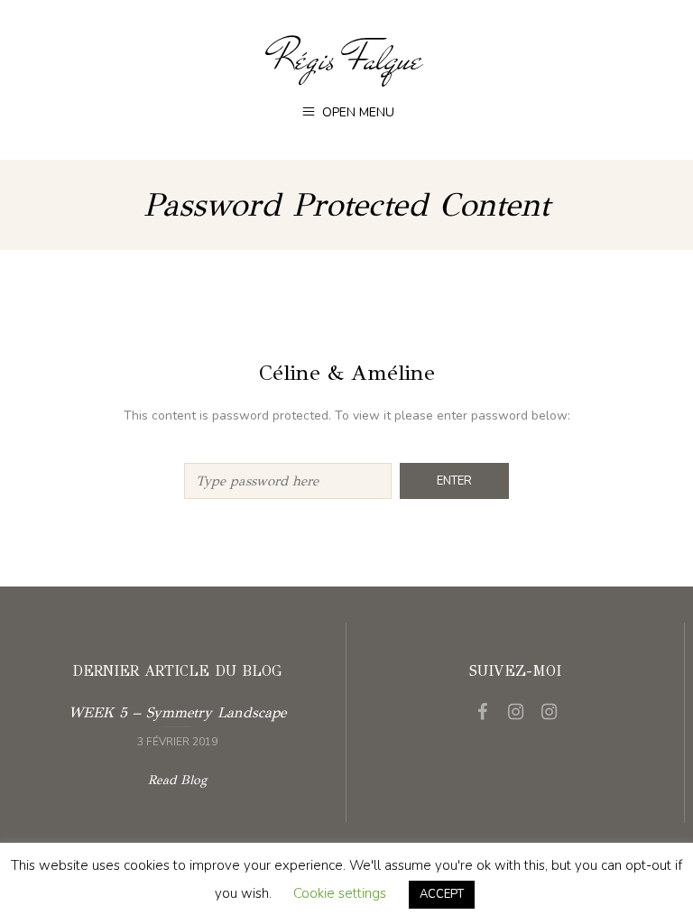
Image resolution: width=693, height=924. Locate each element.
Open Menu (356, 112)
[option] (176, 724)
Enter (454, 481)
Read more (176, 724)
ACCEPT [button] (442, 894)
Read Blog (177, 780)
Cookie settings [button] (339, 893)
